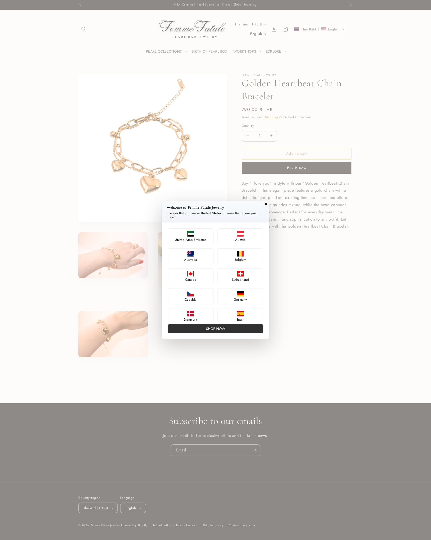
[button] (191, 236)
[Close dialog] (266, 204)
